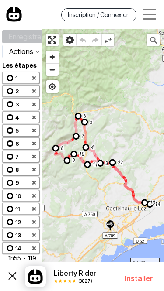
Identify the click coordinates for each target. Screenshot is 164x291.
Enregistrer (26, 36)
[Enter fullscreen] (52, 40)
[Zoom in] (52, 57)
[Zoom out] (52, 69)
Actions (21, 51)
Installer (139, 278)
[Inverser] (107, 40)
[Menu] (149, 14)
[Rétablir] (95, 40)
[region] (103, 160)
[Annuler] (82, 40)
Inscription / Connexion (99, 14)
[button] (20, 78)
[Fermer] (12, 276)
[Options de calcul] (69, 40)
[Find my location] (52, 86)
